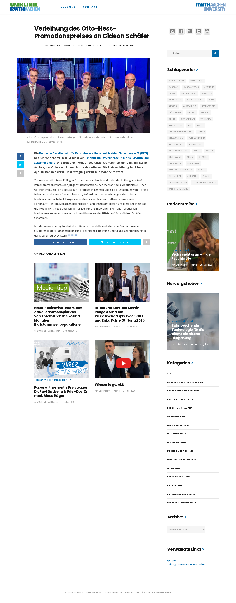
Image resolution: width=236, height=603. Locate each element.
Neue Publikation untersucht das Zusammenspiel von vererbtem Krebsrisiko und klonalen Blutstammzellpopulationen (58, 316)
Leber (202, 132)
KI (190, 125)
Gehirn (191, 112)
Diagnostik (175, 100)
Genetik (206, 112)
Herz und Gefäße (178, 425)
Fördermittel (209, 106)
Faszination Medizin (182, 250)
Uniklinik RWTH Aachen (59, 46)
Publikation (176, 163)
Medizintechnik (197, 138)
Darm (173, 93)
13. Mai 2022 (79, 46)
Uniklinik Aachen (178, 182)
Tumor (207, 176)
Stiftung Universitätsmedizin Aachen (186, 564)
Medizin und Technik (182, 321)
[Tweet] (20, 164)
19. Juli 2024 (206, 344)
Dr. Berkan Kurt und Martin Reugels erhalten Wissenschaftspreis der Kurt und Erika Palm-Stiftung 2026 (120, 314)
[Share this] (20, 156)
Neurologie (196, 144)
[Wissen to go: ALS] (122, 359)
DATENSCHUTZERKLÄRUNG (135, 592)
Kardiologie (176, 125)
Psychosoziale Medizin (182, 494)
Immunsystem (188, 119)
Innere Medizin (126, 46)
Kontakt (90, 7)
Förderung (176, 112)
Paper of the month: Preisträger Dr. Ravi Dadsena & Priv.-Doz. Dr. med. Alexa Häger (61, 391)
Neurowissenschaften (181, 459)
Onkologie (174, 468)
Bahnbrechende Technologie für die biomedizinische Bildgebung (188, 331)
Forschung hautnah (180, 408)
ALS (169, 373)
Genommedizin (176, 416)
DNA (212, 100)
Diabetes (207, 93)
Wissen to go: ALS (109, 384)
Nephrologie (176, 144)
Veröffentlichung (179, 189)
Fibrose (174, 106)
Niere (197, 151)
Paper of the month (179, 476)
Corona (174, 87)
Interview (206, 119)
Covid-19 (209, 87)
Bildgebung (197, 81)
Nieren (210, 151)
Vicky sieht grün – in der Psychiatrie (192, 256)
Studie (202, 170)
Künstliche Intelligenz (181, 132)
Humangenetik (176, 433)
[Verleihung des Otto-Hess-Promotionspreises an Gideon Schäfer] (83, 95)
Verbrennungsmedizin (181, 502)
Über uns (68, 7)
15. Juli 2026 (68, 402)
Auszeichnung (177, 81)
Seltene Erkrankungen (181, 170)
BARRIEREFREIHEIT (161, 592)
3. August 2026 (130, 326)
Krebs (200, 125)
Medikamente (176, 138)
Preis (190, 157)
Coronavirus (192, 87)
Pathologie (175, 157)
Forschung (190, 106)
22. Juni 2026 (129, 391)
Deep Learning (189, 93)
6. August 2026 (70, 331)
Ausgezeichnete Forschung (103, 46)
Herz (172, 119)
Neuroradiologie (179, 151)
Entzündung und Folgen (183, 390)
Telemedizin (176, 176)
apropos (171, 560)
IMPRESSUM (111, 592)
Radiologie (194, 163)
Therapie (192, 176)
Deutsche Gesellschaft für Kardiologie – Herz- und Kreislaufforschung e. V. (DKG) (93, 153)
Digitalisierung (195, 100)
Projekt (203, 157)
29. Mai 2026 (206, 265)
